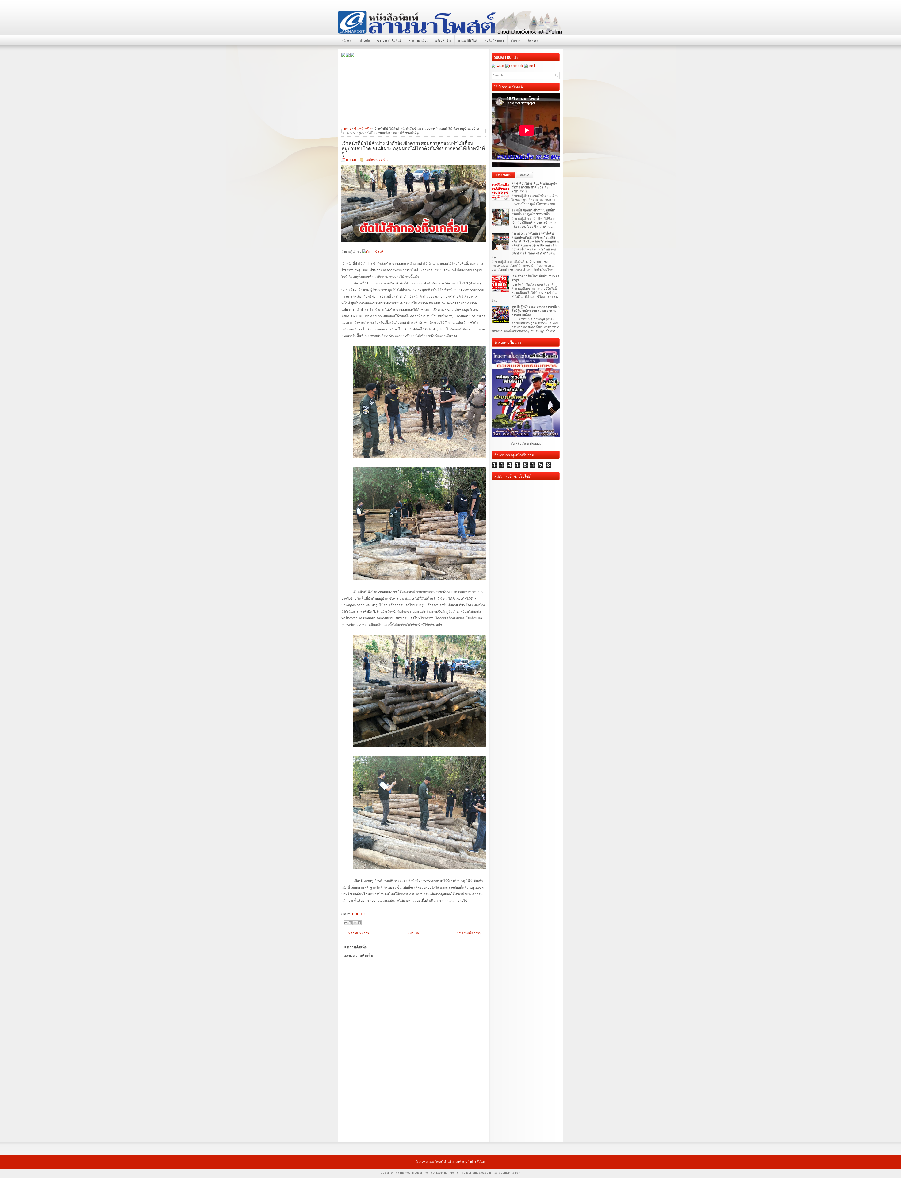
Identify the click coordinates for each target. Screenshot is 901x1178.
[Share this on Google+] (363, 914)
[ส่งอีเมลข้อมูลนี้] (346, 922)
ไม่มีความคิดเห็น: (376, 160)
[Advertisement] (413, 91)
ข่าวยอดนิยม (503, 175)
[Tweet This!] (357, 914)
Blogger (535, 443)
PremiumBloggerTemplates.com (470, 1172)
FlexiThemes (402, 1172)
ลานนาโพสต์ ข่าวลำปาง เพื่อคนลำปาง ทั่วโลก (456, 1161)
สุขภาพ (516, 40)
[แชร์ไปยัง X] (354, 922)
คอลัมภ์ (524, 175)
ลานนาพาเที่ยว (418, 40)
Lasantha (441, 1172)
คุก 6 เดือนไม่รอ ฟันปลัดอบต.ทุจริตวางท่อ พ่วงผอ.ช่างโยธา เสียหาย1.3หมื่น (534, 187)
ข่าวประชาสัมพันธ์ (389, 40)
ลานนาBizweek (467, 40)
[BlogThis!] (350, 922)
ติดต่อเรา (533, 40)
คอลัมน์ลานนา (494, 40)
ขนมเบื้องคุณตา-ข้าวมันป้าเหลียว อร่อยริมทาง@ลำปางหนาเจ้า (533, 212)
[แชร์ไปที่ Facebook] (359, 922)
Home (347, 128)
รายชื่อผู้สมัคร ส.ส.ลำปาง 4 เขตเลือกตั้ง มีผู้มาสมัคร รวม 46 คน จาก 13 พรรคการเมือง (536, 311)
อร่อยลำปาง (443, 40)
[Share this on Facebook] (353, 914)
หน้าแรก (347, 40)
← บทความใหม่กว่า (356, 933)
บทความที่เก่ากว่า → (470, 933)
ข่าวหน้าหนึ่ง (362, 128)
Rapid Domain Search (506, 1172)
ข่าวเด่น (365, 40)
